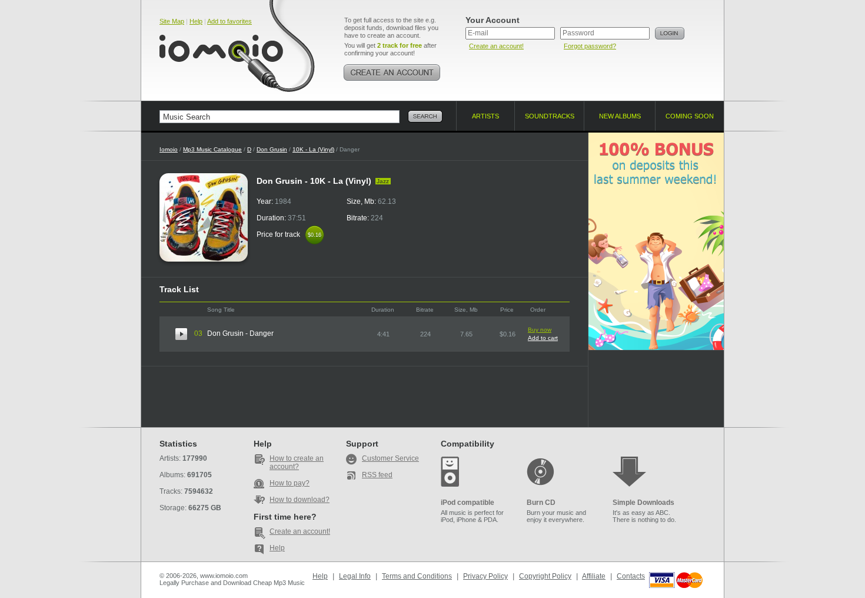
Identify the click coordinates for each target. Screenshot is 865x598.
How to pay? (290, 483)
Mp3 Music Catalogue (212, 149)
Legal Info (355, 576)
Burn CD (541, 502)
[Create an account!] (392, 72)
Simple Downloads (643, 502)
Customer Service (390, 458)
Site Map (171, 21)
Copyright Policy (545, 576)
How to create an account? (297, 462)
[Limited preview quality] (181, 334)
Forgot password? (590, 45)
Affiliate (594, 576)
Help (195, 21)
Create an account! (496, 45)
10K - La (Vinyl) (313, 149)
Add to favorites (229, 21)
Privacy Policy (485, 576)
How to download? (300, 499)
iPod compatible (467, 502)
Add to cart (543, 338)
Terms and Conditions (417, 576)
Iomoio (168, 149)
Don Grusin (272, 149)
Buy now (539, 329)
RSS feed (377, 475)
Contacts (631, 576)
